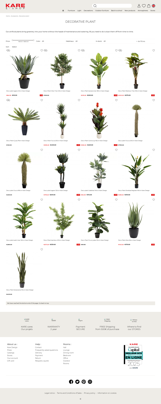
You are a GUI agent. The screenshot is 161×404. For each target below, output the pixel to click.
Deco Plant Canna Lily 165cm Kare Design (94, 140)
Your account (12, 358)
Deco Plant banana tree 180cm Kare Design (95, 91)
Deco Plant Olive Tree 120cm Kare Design (57, 91)
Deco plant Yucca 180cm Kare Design (18, 190)
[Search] (95, 6)
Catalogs (10, 353)
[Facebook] (71, 382)
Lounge (66, 350)
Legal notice (50, 393)
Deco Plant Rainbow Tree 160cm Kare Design (132, 91)
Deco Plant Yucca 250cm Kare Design (56, 140)
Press (9, 350)
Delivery (38, 353)
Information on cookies (107, 393)
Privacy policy (90, 393)
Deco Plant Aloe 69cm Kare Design (129, 240)
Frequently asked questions (46, 350)
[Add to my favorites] (42, 50)
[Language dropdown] (153, 5)
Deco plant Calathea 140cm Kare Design (94, 190)
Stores (9, 355)
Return (38, 358)
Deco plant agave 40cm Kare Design (18, 91)
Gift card (10, 361)
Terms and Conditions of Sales (69, 393)
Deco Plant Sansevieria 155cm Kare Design (19, 290)
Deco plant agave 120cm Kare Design (56, 190)
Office (65, 358)
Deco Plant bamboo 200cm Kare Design (57, 240)
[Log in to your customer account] (139, 5)
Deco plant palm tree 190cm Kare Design (19, 240)
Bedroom (67, 355)
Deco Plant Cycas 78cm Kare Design (18, 140)
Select (14, 47)
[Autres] (64, 11)
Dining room (68, 353)
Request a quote (42, 361)
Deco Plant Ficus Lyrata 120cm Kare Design (95, 240)
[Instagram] (90, 382)
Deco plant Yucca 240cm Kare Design (130, 140)
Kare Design (12, 347)
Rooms (66, 364)
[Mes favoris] (144, 5)
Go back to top (44, 303)
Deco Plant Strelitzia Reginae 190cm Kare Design (134, 190)
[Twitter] (77, 382)
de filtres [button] (141, 41)
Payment (39, 355)
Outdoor (66, 361)
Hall (64, 347)
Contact (38, 347)
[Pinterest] (84, 382)
